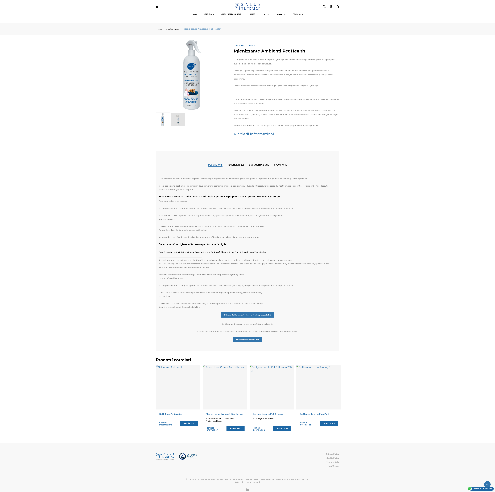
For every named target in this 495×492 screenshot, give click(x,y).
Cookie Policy (332, 458)
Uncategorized (172, 29)
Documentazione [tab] (259, 164)
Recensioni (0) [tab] (236, 164)
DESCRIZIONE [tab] (215, 164)
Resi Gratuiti (333, 466)
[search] (324, 6)
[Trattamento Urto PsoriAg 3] (318, 387)
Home (159, 29)
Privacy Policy (332, 454)
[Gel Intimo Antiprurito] (178, 387)
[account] (331, 6)
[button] (247, 315)
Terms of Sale (332, 462)
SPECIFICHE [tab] (280, 164)
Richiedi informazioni (254, 134)
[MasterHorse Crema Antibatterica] (225, 387)
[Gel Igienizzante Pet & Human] (272, 387)
